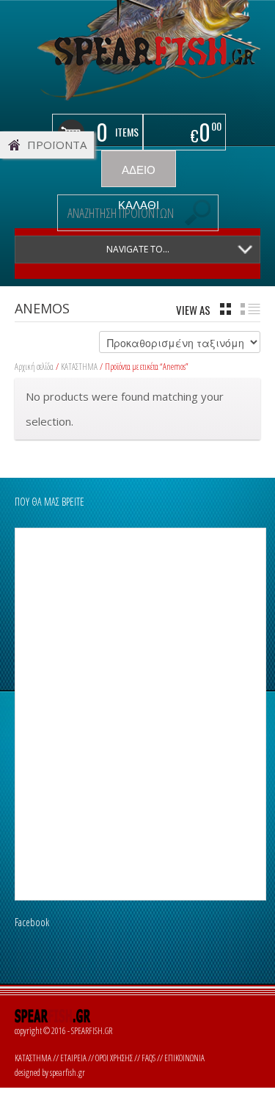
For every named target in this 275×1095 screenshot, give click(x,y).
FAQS (148, 1058)
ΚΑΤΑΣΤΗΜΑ (79, 366)
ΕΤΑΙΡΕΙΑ (73, 1058)
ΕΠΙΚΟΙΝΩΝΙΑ (184, 1058)
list (250, 309)
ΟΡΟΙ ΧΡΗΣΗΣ (114, 1058)
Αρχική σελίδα (34, 366)
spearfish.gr (67, 1072)
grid (225, 309)
